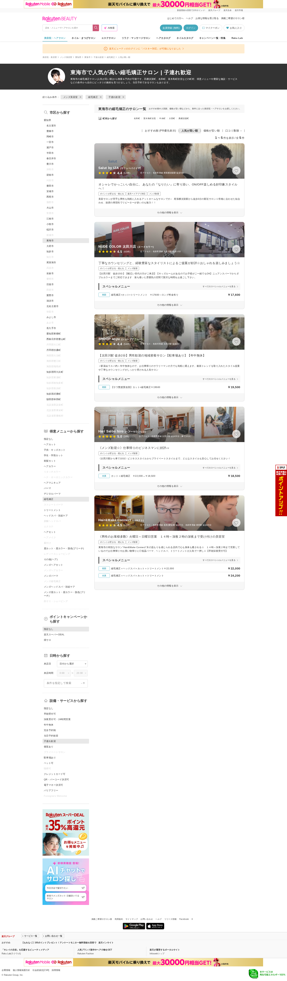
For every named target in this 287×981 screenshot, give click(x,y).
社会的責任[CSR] (41, 970)
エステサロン (108, 38)
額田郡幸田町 (54, 399)
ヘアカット (50, 444)
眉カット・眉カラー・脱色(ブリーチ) (64, 548)
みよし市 (51, 317)
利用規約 (119, 919)
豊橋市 (50, 131)
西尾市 (50, 196)
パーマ (47, 488)
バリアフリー (51, 790)
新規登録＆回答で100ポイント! (191, 10)
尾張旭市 (51, 262)
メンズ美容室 (66, 57)
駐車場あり (50, 757)
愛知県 (78, 57)
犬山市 (50, 207)
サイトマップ (132, 919)
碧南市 (50, 175)
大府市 (50, 246)
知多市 (50, 251)
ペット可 (48, 763)
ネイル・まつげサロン (84, 38)
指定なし (48, 439)
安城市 (50, 191)
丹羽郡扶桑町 (54, 350)
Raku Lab (237, 38)
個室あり (48, 746)
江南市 (50, 218)
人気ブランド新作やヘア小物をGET (94, 949)
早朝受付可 (50, 713)
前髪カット (50, 460)
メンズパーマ (51, 575)
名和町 (137, 118)
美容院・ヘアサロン (55, 38)
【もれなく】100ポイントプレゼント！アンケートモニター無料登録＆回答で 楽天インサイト (68, 942)
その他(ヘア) (51, 559)
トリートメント (52, 510)
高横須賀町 (184, 118)
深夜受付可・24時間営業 (57, 719)
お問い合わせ (147, 919)
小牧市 (50, 224)
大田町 (172, 118)
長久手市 (51, 328)
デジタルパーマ (52, 493)
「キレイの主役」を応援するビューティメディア (25, 949)
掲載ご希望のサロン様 (232, 18)
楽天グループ (214, 10)
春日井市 (51, 158)
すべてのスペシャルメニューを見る (219, 286)
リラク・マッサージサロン (136, 38)
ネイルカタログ (185, 38)
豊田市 (50, 185)
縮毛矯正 (111, 57)
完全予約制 (50, 730)
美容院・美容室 (50, 57)
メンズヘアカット (53, 564)
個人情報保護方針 (21, 970)
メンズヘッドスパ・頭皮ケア (59, 586)
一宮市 (50, 142)
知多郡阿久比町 (55, 372)
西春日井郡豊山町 (56, 339)
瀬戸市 (50, 147)
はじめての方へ (175, 18)
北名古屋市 (52, 306)
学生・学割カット (53, 455)
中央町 (162, 118)
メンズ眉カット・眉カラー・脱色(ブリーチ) (65, 594)
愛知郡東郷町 (54, 333)
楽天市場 (239, 10)
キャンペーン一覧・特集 (212, 38)
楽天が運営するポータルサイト (165, 949)
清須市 (50, 300)
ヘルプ (189, 18)
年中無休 (48, 724)
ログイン (190, 28)
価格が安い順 (211, 130)
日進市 (50, 284)
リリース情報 (170, 919)
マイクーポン (213, 28)
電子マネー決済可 (53, 785)
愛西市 (50, 295)
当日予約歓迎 (51, 735)
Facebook (184, 919)
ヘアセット (50, 532)
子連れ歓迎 (99, 57)
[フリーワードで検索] (96, 28)
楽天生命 (228, 10)
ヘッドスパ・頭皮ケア (56, 515)
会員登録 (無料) (171, 28)
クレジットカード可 (54, 774)
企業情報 (6, 970)
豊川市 (50, 164)
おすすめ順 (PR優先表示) (160, 130)
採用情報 (56, 970)
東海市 (87, 57)
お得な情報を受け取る (207, 18)
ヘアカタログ (163, 38)
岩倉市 (50, 273)
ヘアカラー (50, 466)
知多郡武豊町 (54, 393)
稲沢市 (50, 229)
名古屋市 (51, 125)
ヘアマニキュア (52, 482)
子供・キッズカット (54, 450)
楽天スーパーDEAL (54, 634)
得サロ (47, 640)
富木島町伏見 (150, 118)
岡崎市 (50, 136)
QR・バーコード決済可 (56, 779)
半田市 (50, 153)
